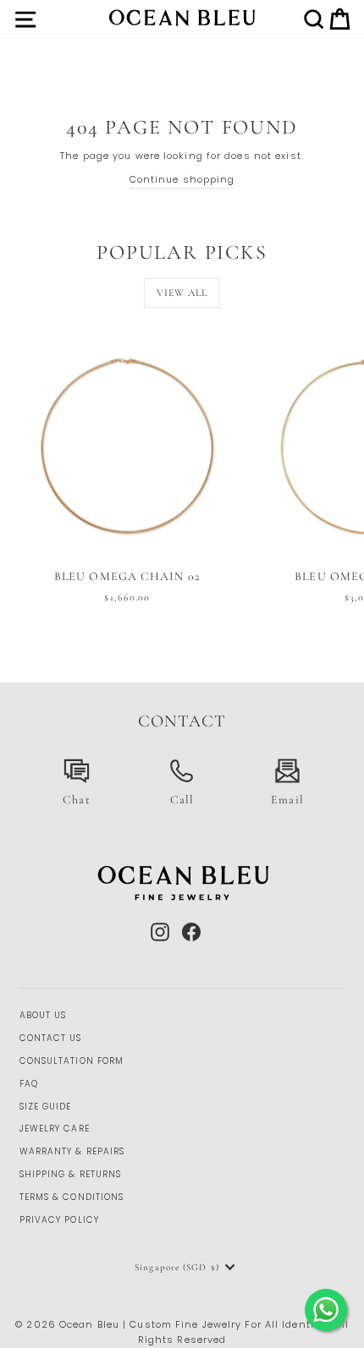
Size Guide (45, 1106)
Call (182, 799)
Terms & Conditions (71, 1197)
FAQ (28, 1083)
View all (182, 293)
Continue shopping (182, 179)
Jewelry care (54, 1128)
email (287, 799)
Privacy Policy (59, 1220)
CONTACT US (50, 1038)
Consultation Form (71, 1061)
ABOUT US (43, 1015)
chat (76, 799)
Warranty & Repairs (72, 1151)
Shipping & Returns (70, 1174)
